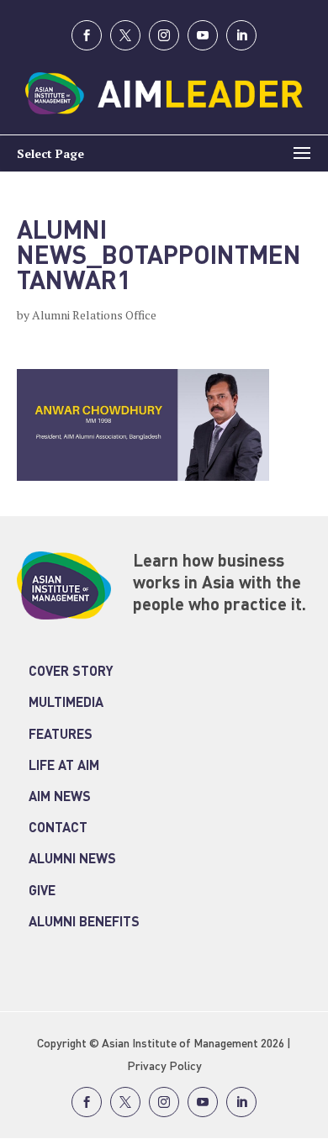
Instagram (164, 35)
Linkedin (241, 35)
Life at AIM (64, 766)
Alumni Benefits (84, 923)
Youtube (203, 35)
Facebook (86, 35)
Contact (58, 829)
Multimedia (66, 703)
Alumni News (72, 860)
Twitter (125, 35)
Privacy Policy (164, 1067)
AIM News (60, 797)
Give (42, 892)
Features (61, 735)
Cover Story (71, 672)
